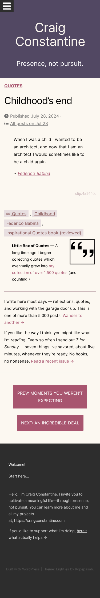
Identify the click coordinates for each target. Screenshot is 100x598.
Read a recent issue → (52, 361)
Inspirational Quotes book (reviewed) (43, 232)
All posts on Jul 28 (29, 123)
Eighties (62, 569)
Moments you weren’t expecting (56, 396)
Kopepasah (84, 569)
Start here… (19, 476)
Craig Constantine (50, 34)
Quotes (13, 85)
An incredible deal (56, 422)
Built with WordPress (23, 569)
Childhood (44, 213)
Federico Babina (34, 173)
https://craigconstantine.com (39, 520)
